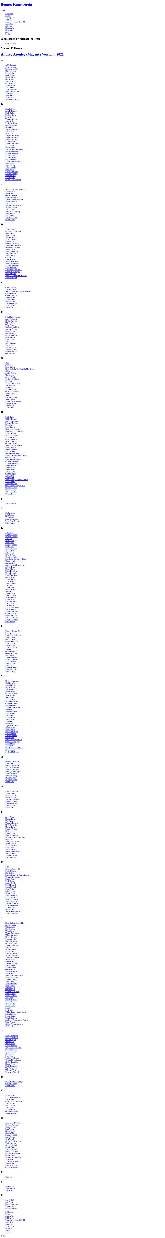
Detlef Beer (9, 127)
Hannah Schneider (12, 955)
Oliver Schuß (10, 969)
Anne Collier (10, 209)
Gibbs (7, 371)
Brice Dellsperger (11, 251)
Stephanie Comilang (12, 212)
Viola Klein (9, 581)
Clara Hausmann (11, 439)
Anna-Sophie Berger (12, 135)
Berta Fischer (10, 331)
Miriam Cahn (10, 191)
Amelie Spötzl (10, 1006)
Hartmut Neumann (12, 767)
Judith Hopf (9, 478)
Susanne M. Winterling (13, 1157)
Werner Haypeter (11, 441)
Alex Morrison (10, 734)
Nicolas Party (10, 819)
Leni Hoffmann (10, 468)
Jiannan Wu (9, 1163)
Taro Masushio (10, 695)
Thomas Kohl (10, 593)
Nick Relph (9, 873)
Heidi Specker (10, 1004)
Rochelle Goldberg (12, 379)
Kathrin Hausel (10, 437)
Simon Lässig (10, 671)
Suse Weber (9, 1129)
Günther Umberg (11, 1084)
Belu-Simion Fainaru (12, 317)
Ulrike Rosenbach (11, 899)
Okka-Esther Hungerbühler (15, 486)
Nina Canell (9, 193)
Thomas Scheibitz (11, 945)
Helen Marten (10, 687)
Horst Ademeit (10, 71)
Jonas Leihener (10, 643)
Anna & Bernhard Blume (14, 149)
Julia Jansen (9, 515)
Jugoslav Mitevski (11, 726)
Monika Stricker (11, 1018)
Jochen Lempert (11, 647)
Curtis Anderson (11, 83)
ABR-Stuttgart (10, 65)
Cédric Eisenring (11, 295)
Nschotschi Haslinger (13, 429)
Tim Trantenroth (11, 1068)
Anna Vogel (9, 1107)
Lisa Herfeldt (10, 451)
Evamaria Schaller (11, 939)
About (7, 32)
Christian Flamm (11, 335)
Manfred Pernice (11, 829)
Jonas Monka (10, 730)
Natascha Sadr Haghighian (14, 923)
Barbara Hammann (12, 423)
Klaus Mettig (10, 713)
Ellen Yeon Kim (11, 575)
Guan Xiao (9, 1177)
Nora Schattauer (11, 941)
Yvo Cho (8, 203)
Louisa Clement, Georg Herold (16, 455)
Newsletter (9, 30)
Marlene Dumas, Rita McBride (16, 276)
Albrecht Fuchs (10, 347)
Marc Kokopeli (10, 595)
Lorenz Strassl (10, 1016)
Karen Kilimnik (10, 573)
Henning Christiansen (13, 205)
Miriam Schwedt (11, 971)
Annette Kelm (10, 563)
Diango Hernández (12, 453)
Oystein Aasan (10, 67)
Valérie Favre (10, 323)
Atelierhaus (9, 24)
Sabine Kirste (10, 577)
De (9, 34)
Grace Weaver (10, 1127)
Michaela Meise (11, 711)
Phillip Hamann (10, 419)
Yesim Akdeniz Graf (12, 383)
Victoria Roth (10, 907)
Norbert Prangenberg (12, 851)
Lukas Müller (10, 744)
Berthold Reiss (10, 871)
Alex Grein (9, 387)
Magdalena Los (10, 669)
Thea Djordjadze (11, 268)
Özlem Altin (9, 79)
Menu (3, 10)
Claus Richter (10, 889)
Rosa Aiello (9, 73)
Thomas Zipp (10, 1206)
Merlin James (10, 513)
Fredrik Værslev (11, 1113)
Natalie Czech (10, 220)
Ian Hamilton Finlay (12, 327)
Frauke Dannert (10, 235)
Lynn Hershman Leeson (13, 459)
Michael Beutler (11, 139)
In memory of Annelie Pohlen (15, 22)
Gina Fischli (9, 333)
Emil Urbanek (10, 1086)
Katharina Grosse (11, 389)
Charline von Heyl (12, 461)
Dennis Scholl (10, 959)
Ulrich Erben (10, 301)
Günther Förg (10, 353)
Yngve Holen (10, 472)
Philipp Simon (10, 994)
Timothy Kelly (10, 561)
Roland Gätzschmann (13, 401)
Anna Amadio (10, 81)
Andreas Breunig (11, 174)
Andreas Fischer (11, 329)
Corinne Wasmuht (11, 1125)
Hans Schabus (10, 937)
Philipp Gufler (10, 393)
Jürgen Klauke (10, 579)
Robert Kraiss (10, 599)
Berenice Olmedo (11, 797)
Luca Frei (8, 341)
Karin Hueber (10, 482)
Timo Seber (9, 982)
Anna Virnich (10, 1103)
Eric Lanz (8, 633)
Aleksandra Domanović (13, 270)
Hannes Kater (10, 551)
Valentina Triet (10, 1070)
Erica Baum (9, 117)
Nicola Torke (10, 1064)
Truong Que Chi (11, 201)
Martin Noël (9, 782)
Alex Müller (9, 746)
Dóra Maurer (10, 697)
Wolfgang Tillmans (12, 1058)
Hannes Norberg (11, 780)
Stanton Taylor (10, 1040)
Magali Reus (9, 879)
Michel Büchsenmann (13, 180)
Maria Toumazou (11, 1066)
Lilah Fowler (10, 339)
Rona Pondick (10, 847)
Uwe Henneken (11, 449)
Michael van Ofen (11, 791)
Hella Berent (9, 133)
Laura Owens (10, 805)
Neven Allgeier (10, 77)
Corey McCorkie (11, 703)
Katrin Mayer (10, 699)
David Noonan (10, 778)
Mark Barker (9, 113)
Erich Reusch (10, 881)
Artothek (8, 26)
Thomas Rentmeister (12, 877)
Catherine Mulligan (12, 742)
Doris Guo (9, 395)
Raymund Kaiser (11, 535)
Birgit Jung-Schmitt (12, 521)
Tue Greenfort (10, 385)
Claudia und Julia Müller (14, 748)
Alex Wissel (9, 1159)
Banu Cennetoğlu (11, 197)
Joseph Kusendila (11, 620)
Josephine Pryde (11, 855)
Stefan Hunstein (11, 488)
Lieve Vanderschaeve (13, 1097)
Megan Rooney (10, 897)
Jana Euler (9, 307)
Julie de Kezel (10, 567)
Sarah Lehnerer (10, 639)
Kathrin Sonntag (11, 1002)
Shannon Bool (10, 159)
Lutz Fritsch (9, 345)
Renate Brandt (10, 168)
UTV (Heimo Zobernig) (14, 1082)
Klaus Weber (10, 1133)
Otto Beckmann (11, 125)
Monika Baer (10, 109)
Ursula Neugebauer (12, 765)
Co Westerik (9, 1139)
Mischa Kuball (10, 609)
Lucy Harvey (10, 427)
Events (7, 16)
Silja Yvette (9, 1190)
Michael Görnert (11, 403)
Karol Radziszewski (12, 869)
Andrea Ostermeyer (12, 799)
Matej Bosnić (10, 164)
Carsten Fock (10, 337)
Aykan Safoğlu (10, 925)
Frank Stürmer (10, 1022)
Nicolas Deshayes (11, 262)
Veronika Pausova (11, 823)
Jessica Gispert (10, 373)
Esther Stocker (10, 1014)
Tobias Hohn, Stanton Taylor (15, 1012)
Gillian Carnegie (11, 195)
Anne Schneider (11, 953)
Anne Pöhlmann (11, 857)
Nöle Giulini (9, 375)
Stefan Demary (10, 253)
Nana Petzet (9, 831)
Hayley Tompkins (11, 1062)
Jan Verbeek (9, 1099)
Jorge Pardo (9, 817)
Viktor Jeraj (9, 517)
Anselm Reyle (10, 883)
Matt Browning (10, 176)
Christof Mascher (11, 693)
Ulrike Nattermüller (12, 761)
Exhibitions (9, 14)
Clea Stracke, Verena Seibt (14, 1101)
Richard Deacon (11, 239)
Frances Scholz (10, 961)
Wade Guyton (10, 399)
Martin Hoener (10, 465)
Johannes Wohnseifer (12, 1161)
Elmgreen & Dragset (12, 272)
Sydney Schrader (11, 963)
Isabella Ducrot (10, 274)
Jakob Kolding (10, 597)
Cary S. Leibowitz (11, 641)
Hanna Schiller (10, 949)
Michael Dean (10, 241)
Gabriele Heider (11, 443)
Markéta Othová (11, 801)
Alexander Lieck (11, 657)
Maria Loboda (10, 663)
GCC (7, 363)
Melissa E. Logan (11, 667)
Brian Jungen (10, 523)
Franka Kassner (10, 549)
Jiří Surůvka (9, 1026)
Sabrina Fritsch (10, 343)
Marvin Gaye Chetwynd (14, 199)
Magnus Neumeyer (12, 769)
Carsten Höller (10, 494)
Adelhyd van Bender (12, 129)
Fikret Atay (9, 93)
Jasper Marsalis (10, 685)
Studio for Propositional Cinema (16, 1020)
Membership (9, 28)
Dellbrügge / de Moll (12, 247)
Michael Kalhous (11, 537)
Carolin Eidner (10, 293)
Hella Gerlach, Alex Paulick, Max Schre (19, 369)
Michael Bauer (10, 115)
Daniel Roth (9, 909)
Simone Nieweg (11, 776)
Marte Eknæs (10, 297)
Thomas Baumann (11, 119)
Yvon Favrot (9, 325)
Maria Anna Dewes (12, 264)
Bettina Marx (10, 691)
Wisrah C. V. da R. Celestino (15, 189)
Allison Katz (9, 553)
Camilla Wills (10, 1155)
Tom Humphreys (11, 484)
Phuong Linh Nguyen (13, 772)
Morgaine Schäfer (11, 978)
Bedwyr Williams (11, 1151)
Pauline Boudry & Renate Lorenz (17, 875)
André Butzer (10, 178)
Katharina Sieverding (12, 992)
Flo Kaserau (9, 547)
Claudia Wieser (10, 1147)
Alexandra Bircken (12, 143)
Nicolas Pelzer (10, 827)
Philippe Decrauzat (12, 243)
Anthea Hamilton (11, 421)
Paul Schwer (9, 973)
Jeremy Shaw (10, 986)
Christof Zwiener (11, 1208)
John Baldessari (10, 111)
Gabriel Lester (10, 651)
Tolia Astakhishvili (12, 91)
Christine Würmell (11, 1167)
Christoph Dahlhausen (13, 231)
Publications (9, 20)
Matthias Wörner (11, 1165)
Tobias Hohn (10, 470)
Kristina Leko (10, 645)
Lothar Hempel (10, 447)
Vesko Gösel (9, 405)
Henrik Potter (10, 849)
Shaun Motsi (9, 738)
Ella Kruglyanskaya (12, 607)
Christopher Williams (12, 1153)
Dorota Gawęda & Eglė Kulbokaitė (18, 291)
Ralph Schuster (10, 967)
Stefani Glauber (10, 377)
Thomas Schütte (11, 980)
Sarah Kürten (10, 622)
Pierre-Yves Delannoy (13, 245)
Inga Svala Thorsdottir (13, 1048)
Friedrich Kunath (11, 616)
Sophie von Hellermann (13, 445)
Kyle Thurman (10, 1052)
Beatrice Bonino (11, 157)
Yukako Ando (10, 85)
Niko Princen (10, 853)
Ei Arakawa (9, 87)
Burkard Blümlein (11, 153)
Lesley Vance (10, 1095)
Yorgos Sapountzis (12, 933)
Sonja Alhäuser (10, 75)
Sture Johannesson (12, 519)
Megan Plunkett (11, 845)
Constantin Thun (11, 1050)
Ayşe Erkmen (10, 305)
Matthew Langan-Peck (13, 631)
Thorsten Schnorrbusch (13, 957)
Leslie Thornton (11, 1046)
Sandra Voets (10, 1105)
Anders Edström (11, 289)
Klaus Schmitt (10, 951)
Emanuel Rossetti (11, 905)
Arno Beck (9, 121)
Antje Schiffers (10, 947)
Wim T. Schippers (11, 1036)
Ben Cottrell (9, 216)
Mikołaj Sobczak (11, 1000)
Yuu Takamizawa (11, 1038)
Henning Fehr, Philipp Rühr (15, 837)
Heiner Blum (10, 147)
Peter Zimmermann (12, 1204)
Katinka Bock (10, 155)
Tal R (7, 867)
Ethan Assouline (11, 89)
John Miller (9, 722)
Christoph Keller (11, 557)
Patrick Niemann (11, 774)
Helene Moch (10, 728)
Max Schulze (10, 965)
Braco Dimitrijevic (12, 266)
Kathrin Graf (9, 381)
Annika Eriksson (11, 303)
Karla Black (9, 145)
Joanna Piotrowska (12, 841)
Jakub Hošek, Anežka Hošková (16, 480)
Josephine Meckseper (13, 707)
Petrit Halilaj (9, 417)
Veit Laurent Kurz (11, 618)
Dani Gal (8, 365)
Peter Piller (9, 839)
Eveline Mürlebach (12, 752)
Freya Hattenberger (12, 435)
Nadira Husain (10, 490)
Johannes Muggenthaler (13, 740)
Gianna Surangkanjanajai (14, 1024)
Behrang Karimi (11, 545)
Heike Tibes (9, 1054)
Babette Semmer (11, 984)
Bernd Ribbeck (10, 885)
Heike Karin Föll (11, 351)
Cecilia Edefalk (10, 287)
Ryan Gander (10, 367)
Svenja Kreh (9, 603)
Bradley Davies (10, 237)
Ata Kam (8, 539)
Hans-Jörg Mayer (11, 701)
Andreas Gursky (11, 397)
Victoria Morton (11, 736)
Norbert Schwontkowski (14, 975)
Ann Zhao (9, 1202)
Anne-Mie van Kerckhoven (15, 565)
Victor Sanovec (10, 931)
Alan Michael (10, 717)
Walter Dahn (9, 233)
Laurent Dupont (11, 278)
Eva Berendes (10, 131)
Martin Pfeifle (10, 833)
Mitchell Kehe (10, 555)
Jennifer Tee (9, 1042)
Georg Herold (10, 457)
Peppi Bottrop (10, 166)
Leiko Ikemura (10, 503)
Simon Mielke (10, 719)
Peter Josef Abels (11, 69)
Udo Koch (9, 591)
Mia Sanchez (10, 929)
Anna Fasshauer (11, 319)
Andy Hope (9, 476)
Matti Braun (9, 170)
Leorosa (8, 649)
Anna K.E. (9, 533)
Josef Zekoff (9, 1200)
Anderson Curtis (11, 218)
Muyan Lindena (11, 659)
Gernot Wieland (11, 1145)
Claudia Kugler (10, 614)
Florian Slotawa (11, 996)
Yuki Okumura (10, 793)
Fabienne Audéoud (12, 99)
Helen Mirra (9, 724)
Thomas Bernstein (11, 137)
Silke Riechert (10, 891)
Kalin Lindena (10, 661)
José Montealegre (11, 732)
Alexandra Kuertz (11, 611)
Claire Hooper (10, 474)
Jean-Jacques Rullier (12, 911)
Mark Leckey (10, 637)
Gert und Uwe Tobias (13, 1060)
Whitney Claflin (11, 207)
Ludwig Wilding (11, 1149)
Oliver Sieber (10, 990)
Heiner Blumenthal (12, 151)
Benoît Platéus (10, 843)
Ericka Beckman (11, 123)
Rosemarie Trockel (12, 1072)
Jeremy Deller (10, 249)
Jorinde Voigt (10, 1109)
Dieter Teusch (10, 1044)
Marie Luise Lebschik (13, 635)
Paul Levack (9, 655)
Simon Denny (10, 255)
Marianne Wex (10, 1143)
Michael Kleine (10, 583)
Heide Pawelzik (11, 825)
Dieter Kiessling (11, 571)
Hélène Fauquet (11, 321)
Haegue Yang (10, 1186)
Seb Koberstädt (10, 589)
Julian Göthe (9, 407)
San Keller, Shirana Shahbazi (15, 559)
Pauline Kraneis (11, 601)
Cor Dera (8, 257)
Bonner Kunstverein (16, 4)
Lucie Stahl (9, 1010)
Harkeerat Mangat (11, 681)
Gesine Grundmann (12, 391)
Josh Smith (9, 998)
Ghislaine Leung (11, 653)
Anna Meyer (9, 715)
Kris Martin (9, 689)
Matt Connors (10, 214)
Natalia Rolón (10, 893)
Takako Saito (10, 927)
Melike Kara (9, 543)
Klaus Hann (9, 425)
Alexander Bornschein (13, 162)
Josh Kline (9, 585)
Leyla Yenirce (10, 1188)
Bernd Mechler (10, 705)
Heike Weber (10, 1131)
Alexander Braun (11, 172)
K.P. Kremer (9, 605)
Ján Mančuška (10, 683)
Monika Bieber (10, 141)
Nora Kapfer (9, 541)
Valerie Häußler (10, 492)
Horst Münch (10, 750)
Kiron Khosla (10, 569)
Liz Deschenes (10, 260)
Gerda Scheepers (11, 943)
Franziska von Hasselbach (14, 431)
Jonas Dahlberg (10, 229)
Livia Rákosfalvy (11, 913)
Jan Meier (8, 709)
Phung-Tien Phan (11, 835)
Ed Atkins (8, 97)
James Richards (10, 887)
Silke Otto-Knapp (11, 803)
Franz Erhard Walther (13, 1123)
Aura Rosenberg (11, 901)
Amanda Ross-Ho (11, 903)
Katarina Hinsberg (11, 463)
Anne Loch (9, 665)
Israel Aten (9, 95)
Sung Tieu (9, 1056)
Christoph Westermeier (13, 1141)
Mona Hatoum (10, 433)
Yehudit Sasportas (11, 935)
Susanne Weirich (11, 1135)
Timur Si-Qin (10, 988)
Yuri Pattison (9, 821)
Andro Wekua (10, 1137)
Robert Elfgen (10, 299)
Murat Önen (9, 807)
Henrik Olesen (10, 795)
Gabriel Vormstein (11, 1111)
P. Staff (7, 1008)
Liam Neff (9, 763)
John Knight (9, 587)
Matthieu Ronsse (11, 895)
